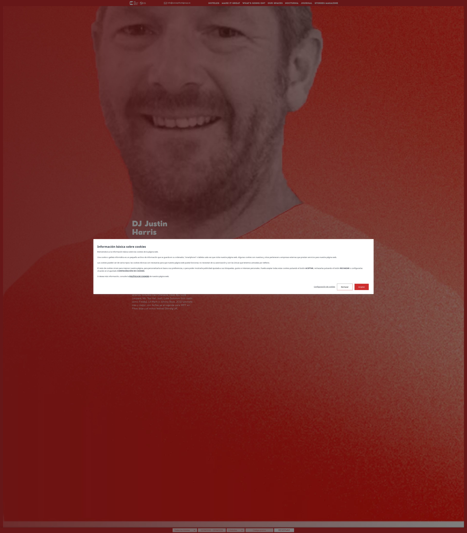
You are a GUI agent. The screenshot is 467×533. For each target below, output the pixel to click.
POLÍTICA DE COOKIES (139, 276)
